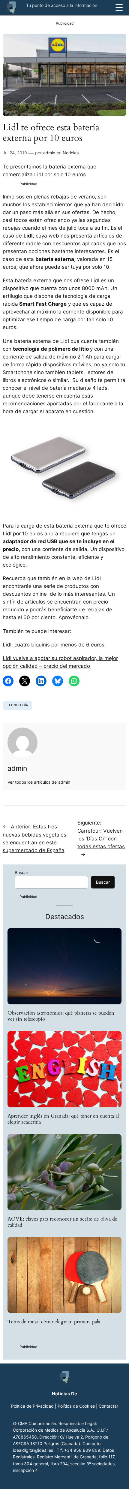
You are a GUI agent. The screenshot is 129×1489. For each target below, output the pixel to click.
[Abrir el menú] (119, 8)
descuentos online (25, 594)
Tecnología (17, 705)
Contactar (108, 1406)
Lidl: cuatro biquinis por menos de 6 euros (54, 645)
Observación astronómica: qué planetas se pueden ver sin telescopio (61, 1016)
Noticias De (64, 1394)
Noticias (71, 152)
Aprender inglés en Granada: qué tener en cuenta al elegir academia (63, 1119)
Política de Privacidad (32, 1406)
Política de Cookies (76, 1406)
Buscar (21, 872)
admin (49, 152)
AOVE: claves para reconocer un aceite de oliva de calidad (62, 1222)
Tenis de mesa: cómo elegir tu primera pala (54, 1322)
